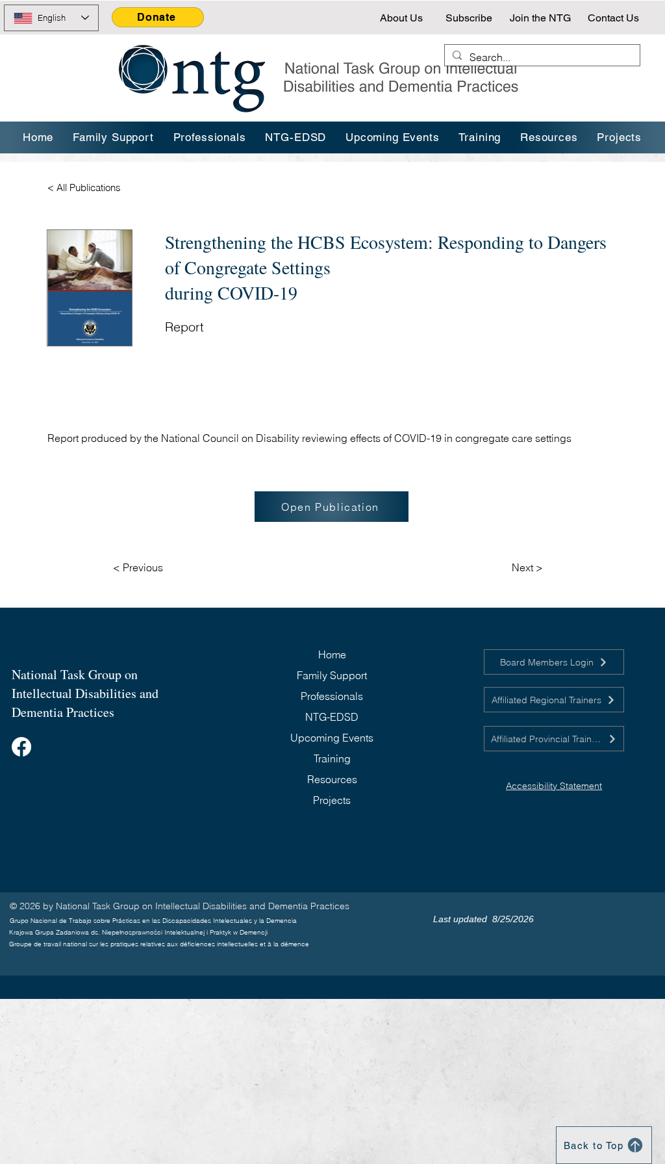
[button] (480, 137)
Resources (332, 779)
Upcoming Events (331, 737)
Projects (332, 800)
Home (332, 654)
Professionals (332, 696)
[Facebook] (21, 747)
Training (332, 758)
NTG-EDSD (331, 716)
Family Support (332, 675)
